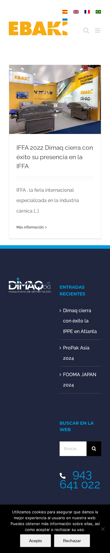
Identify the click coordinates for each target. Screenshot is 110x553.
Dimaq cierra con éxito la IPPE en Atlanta (80, 321)
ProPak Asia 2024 (76, 353)
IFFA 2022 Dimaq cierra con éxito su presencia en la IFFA (54, 157)
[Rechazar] (103, 529)
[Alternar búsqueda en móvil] (86, 30)
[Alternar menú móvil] (98, 30)
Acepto (35, 540)
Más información (30, 227)
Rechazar (72, 540)
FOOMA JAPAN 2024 (79, 380)
